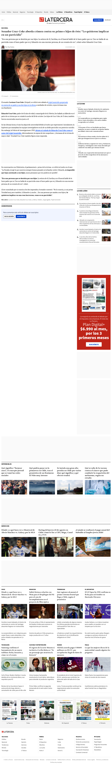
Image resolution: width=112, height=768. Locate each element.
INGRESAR (108, 20)
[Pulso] (28, 720)
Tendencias (61, 589)
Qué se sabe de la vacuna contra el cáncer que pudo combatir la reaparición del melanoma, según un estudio (97, 473)
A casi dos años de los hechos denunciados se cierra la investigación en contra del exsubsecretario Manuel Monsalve (89, 239)
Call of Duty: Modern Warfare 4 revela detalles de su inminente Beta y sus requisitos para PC (13, 677)
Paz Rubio (11, 47)
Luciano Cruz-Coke (13, 200)
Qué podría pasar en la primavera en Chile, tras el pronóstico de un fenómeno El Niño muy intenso (41, 472)
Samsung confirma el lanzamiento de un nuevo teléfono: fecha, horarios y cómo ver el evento (12, 651)
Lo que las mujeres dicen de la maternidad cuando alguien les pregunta (97, 650)
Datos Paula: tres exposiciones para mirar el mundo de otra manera (96, 676)
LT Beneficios (68, 12)
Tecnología (30, 12)
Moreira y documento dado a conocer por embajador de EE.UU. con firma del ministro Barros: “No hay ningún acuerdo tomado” (90, 196)
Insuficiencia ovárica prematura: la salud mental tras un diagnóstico (96, 687)
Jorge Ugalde (46, 200)
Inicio (3, 12)
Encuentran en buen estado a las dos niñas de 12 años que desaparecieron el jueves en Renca (93, 137)
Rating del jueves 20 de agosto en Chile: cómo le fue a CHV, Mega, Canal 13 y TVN (55, 532)
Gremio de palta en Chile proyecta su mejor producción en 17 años (41, 634)
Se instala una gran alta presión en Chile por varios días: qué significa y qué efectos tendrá (69, 472)
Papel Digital (78, 12)
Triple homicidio (55, 200)
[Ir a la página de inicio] (56, 20)
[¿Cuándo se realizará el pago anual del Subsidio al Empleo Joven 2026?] (93, 547)
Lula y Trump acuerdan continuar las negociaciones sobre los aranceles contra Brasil (69, 688)
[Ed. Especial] (65, 720)
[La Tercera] (10, 720)
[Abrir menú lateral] (3, 20)
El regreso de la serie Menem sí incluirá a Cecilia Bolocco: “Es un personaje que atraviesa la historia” (42, 651)
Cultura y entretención (37, 645)
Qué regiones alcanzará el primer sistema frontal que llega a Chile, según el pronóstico (68, 595)
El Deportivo (38, 12)
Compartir (5, 96)
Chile (3, 589)
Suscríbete (21, 216)
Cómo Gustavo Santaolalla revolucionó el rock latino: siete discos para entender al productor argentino (41, 677)
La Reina (34, 200)
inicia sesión (9, 216)
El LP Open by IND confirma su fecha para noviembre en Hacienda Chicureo (98, 594)
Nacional (15, 12)
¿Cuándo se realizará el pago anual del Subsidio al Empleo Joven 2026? (93, 531)
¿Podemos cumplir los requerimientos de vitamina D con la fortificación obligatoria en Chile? (69, 635)
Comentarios (14, 96)
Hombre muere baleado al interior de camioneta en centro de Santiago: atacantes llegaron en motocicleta (93, 111)
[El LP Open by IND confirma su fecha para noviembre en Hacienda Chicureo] (98, 611)
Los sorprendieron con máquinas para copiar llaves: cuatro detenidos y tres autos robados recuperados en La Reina (92, 120)
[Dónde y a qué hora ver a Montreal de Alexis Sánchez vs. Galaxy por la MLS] (18, 547)
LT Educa (86, 12)
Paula (87, 645)
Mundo (46, 12)
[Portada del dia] (94, 311)
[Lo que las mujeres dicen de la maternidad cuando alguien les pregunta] (98, 664)
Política (9, 12)
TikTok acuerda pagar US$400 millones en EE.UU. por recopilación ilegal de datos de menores (69, 651)
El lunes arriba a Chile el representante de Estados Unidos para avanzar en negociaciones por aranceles (42, 624)
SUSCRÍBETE (94, 344)
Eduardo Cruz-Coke (25, 200)
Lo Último (59, 12)
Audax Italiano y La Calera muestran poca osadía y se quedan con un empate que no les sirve (97, 624)
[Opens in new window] (47, 720)
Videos (52, 12)
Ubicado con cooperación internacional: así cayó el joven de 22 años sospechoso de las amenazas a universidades (94, 155)
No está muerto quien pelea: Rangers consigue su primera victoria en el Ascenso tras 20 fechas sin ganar (97, 635)
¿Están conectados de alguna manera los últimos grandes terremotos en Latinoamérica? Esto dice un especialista (69, 625)
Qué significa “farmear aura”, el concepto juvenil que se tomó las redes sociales (12, 472)
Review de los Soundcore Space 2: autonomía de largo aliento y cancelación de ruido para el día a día (13, 688)
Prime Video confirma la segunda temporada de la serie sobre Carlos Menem (40, 688)
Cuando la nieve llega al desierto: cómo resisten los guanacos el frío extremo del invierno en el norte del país (89, 213)
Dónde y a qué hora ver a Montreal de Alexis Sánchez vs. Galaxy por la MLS (18, 531)
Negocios (22, 12)
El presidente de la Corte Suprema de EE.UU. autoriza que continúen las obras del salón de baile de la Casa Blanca (69, 678)
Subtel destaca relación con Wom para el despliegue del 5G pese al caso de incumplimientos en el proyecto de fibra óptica (41, 597)
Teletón (40, 200)
